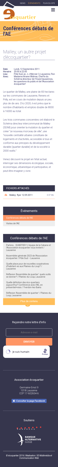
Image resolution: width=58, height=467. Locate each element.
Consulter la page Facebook (30, 401)
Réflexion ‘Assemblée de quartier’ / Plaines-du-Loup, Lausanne (29, 294)
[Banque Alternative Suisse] (29, 439)
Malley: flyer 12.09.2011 (21, 195)
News (22, 3)
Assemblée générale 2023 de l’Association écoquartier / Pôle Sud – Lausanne (26, 256)
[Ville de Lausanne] (29, 428)
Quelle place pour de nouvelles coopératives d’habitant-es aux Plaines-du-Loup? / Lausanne (27, 266)
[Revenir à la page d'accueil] (19, 18)
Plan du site (49, 3)
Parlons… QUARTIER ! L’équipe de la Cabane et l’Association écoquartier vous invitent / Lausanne (28, 247)
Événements (34, 3)
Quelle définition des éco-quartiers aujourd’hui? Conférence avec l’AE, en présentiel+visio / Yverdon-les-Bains (24, 285)
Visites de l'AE (13, 223)
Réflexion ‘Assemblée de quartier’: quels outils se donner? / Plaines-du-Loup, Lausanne (28, 275)
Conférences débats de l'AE (19, 218)
